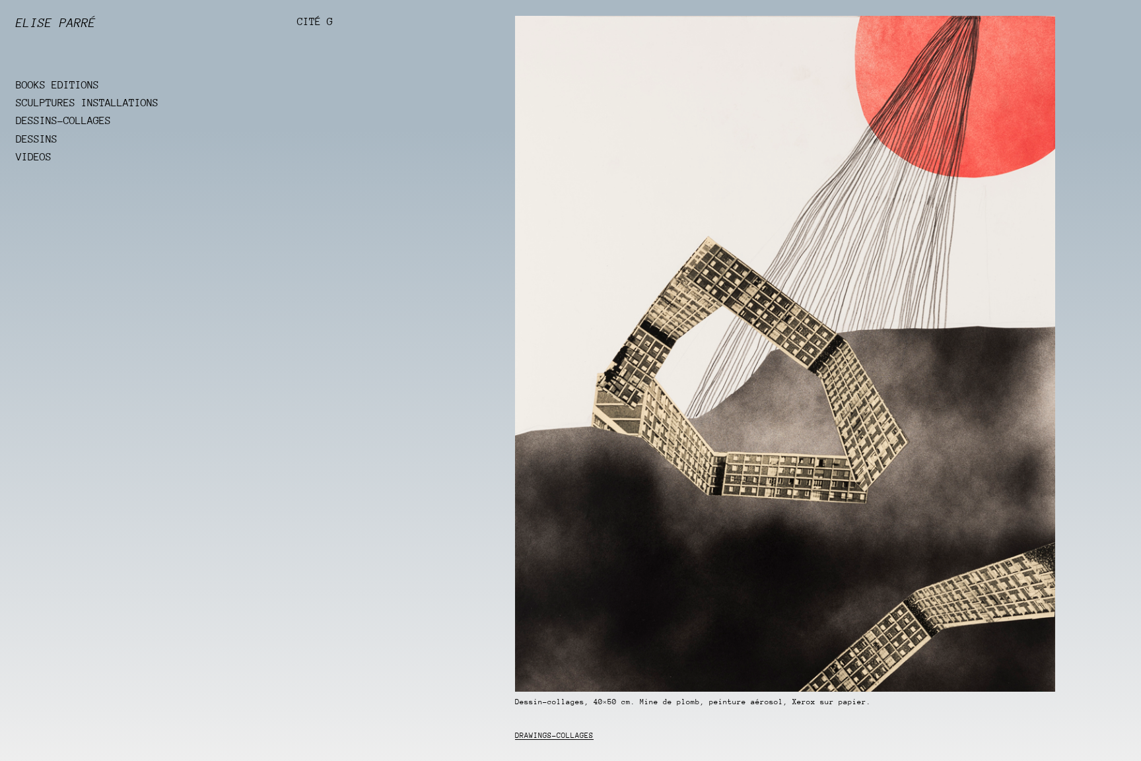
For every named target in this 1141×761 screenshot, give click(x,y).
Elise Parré (56, 23)
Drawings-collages (554, 735)
